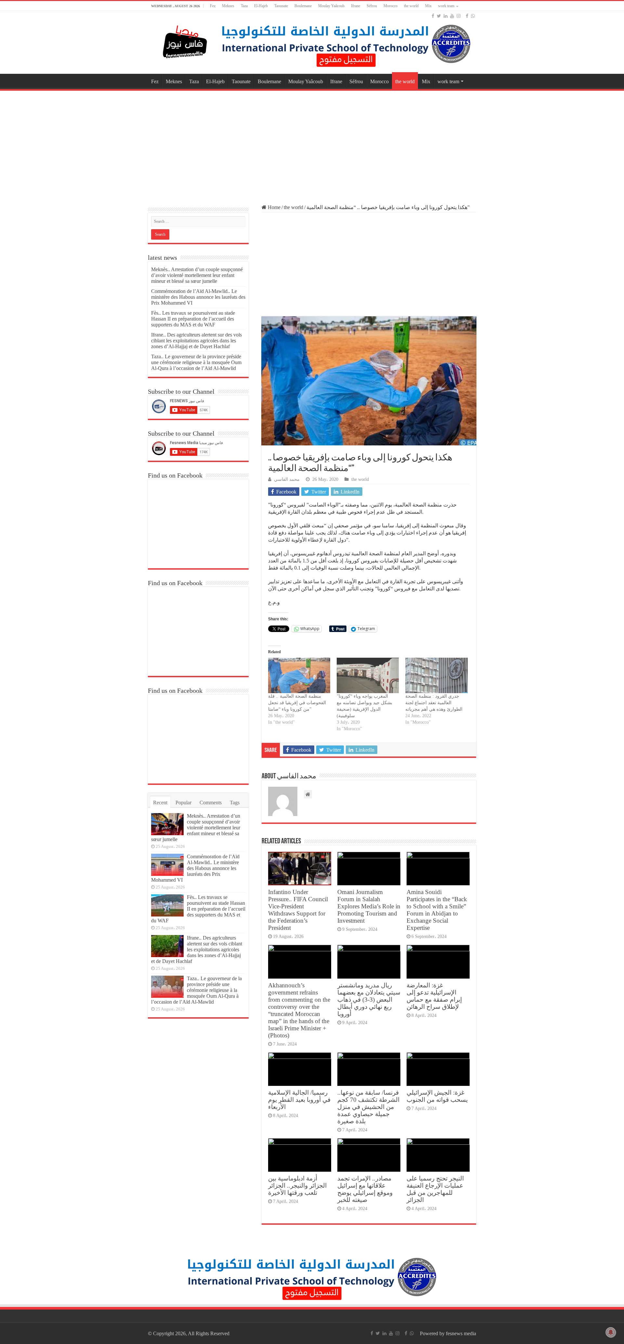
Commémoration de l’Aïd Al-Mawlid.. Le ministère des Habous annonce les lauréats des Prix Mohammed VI (198, 297)
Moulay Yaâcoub (331, 6)
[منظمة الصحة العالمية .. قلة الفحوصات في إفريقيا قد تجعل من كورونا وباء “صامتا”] (299, 675)
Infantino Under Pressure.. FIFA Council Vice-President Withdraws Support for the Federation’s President (298, 910)
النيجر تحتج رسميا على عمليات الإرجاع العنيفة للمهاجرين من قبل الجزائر (435, 1189)
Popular (183, 802)
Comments (211, 802)
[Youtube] (452, 16)
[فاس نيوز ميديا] (185, 40)
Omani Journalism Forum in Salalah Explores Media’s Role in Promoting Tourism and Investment (368, 906)
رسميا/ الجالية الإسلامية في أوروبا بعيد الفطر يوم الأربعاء (299, 1099)
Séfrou (372, 6)
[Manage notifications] (610, 1332)
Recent (160, 802)
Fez (212, 6)
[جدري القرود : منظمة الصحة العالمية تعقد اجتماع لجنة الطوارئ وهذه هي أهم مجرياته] (436, 675)
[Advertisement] (312, 144)
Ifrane (355, 6)
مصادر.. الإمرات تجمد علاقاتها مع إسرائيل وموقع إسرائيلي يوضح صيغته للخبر (365, 1189)
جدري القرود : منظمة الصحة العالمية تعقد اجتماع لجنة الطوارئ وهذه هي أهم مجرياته (433, 703)
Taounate (281, 6)
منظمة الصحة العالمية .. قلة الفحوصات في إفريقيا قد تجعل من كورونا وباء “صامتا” (297, 703)
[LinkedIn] (445, 16)
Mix (428, 6)
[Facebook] (433, 16)
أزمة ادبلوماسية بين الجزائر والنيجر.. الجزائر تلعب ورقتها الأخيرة (297, 1185)
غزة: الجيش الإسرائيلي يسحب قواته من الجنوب (437, 1096)
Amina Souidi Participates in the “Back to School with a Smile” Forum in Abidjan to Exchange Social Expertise (437, 910)
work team (446, 6)
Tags (235, 802)
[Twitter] (439, 16)
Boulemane (303, 6)
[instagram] (458, 16)
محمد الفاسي (287, 479)
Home (273, 207)
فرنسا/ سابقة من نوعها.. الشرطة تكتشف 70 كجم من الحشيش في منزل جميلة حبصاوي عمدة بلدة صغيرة (368, 1107)
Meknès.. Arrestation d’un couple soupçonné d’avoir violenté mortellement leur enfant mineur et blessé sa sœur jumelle (197, 275)
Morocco (390, 6)
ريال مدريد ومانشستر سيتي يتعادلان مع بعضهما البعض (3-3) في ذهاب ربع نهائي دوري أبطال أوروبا (368, 999)
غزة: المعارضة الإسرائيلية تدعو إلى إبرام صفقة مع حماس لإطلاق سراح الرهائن (434, 996)
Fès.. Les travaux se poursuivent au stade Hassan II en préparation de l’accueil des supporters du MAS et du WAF (193, 318)
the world (411, 6)
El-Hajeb (261, 6)
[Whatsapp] (472, 16)
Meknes (228, 6)
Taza (244, 6)
